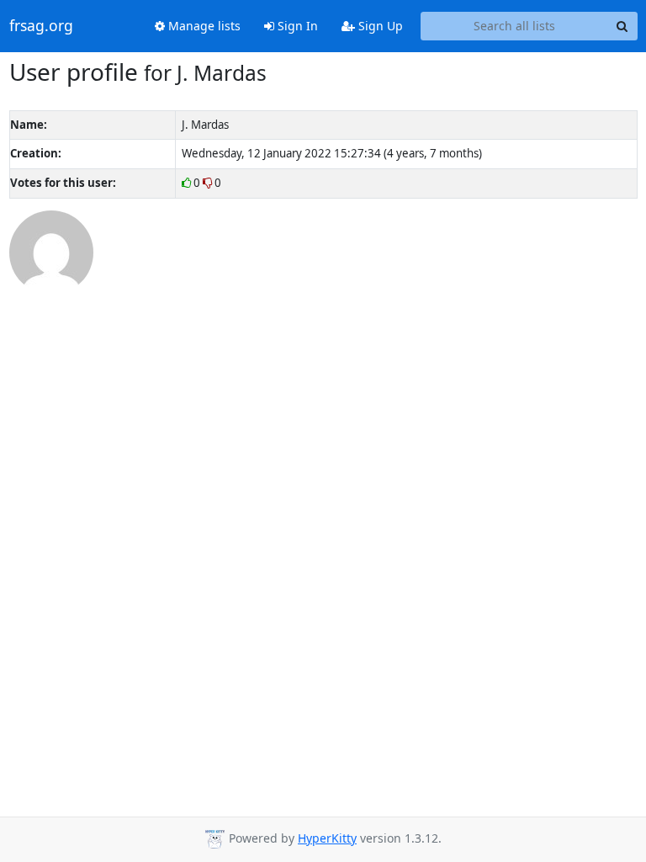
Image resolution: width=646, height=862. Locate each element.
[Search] (622, 26)
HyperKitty (327, 838)
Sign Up (379, 26)
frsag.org (41, 26)
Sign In (296, 26)
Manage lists (203, 26)
